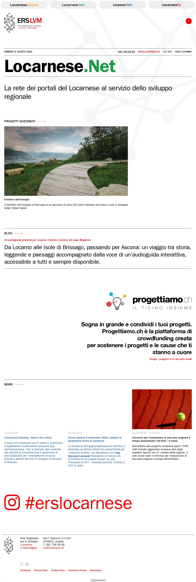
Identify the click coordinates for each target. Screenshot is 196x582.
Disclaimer (25, 570)
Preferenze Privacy (77, 570)
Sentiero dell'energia (16, 199)
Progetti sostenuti (19, 121)
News (8, 384)
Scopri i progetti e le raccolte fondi (171, 359)
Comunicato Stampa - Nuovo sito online (28, 437)
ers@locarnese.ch (53, 547)
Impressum (95, 570)
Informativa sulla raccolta (98, 580)
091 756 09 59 (126, 51)
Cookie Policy (58, 570)
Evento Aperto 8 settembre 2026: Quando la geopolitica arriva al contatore (94, 439)
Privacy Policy (41, 570)
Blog (8, 233)
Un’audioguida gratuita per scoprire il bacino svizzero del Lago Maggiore (47, 239)
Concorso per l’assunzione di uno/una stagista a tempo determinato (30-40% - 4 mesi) (161, 439)
